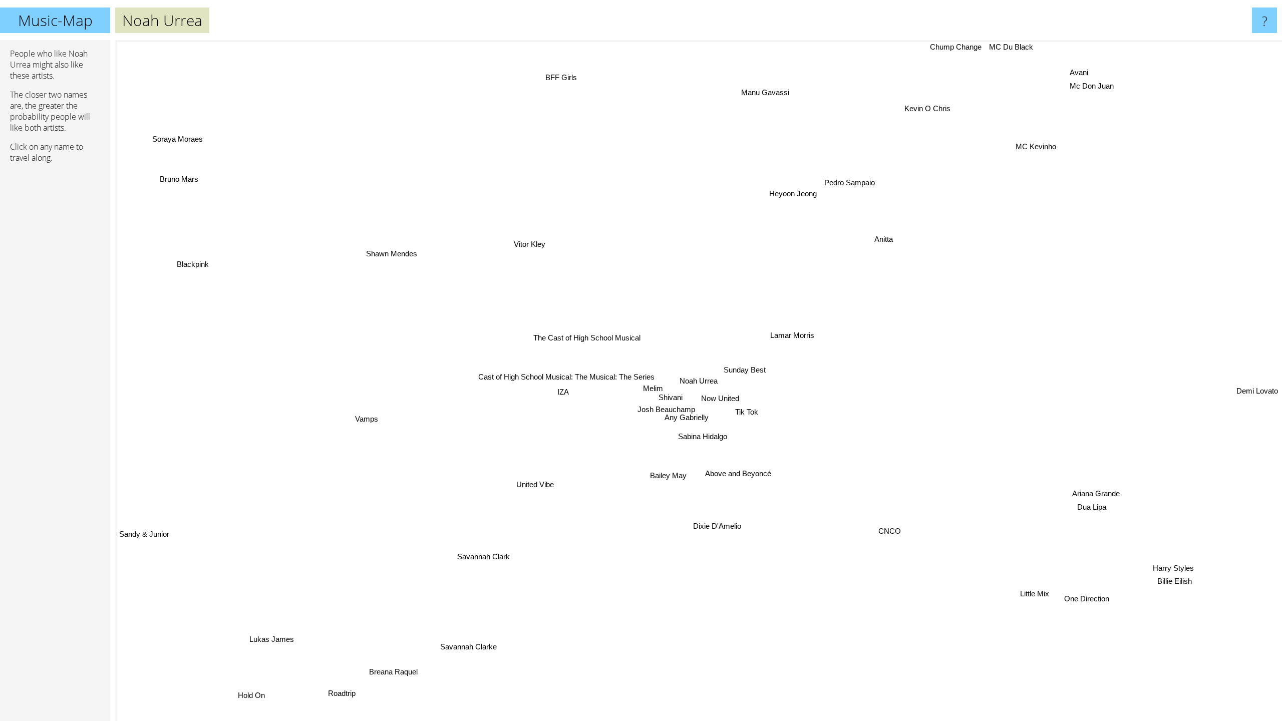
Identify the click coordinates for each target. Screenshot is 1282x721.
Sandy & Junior (144, 533)
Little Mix (1037, 591)
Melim (654, 370)
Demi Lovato (1257, 410)
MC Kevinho (1040, 147)
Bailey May (673, 474)
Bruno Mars (179, 178)
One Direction (1087, 597)
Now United (717, 397)
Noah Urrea (699, 381)
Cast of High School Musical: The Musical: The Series (558, 390)
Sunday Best (730, 368)
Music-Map (55, 20)
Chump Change (953, 47)
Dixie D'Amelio (725, 524)
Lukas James (270, 640)
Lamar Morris (794, 334)
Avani (1072, 69)
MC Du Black (1009, 47)
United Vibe (535, 485)
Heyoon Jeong (792, 192)
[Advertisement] (55, 324)
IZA (566, 402)
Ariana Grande (1096, 493)
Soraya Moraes (170, 144)
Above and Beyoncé (736, 474)
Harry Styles (1172, 567)
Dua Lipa (1092, 507)
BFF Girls (566, 76)
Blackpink (194, 263)
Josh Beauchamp (672, 409)
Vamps (366, 419)
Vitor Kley (529, 244)
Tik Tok (746, 410)
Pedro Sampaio (849, 182)
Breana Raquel (393, 671)
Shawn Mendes (391, 254)
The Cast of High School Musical (573, 342)
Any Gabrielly (687, 417)
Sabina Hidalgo (712, 432)
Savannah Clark (485, 556)
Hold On (251, 694)
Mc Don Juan (1087, 83)
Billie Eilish (1175, 580)
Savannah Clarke (471, 646)
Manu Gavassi (765, 93)
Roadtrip (342, 693)
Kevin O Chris (926, 108)
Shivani (669, 394)
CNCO (887, 531)
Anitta (887, 240)
